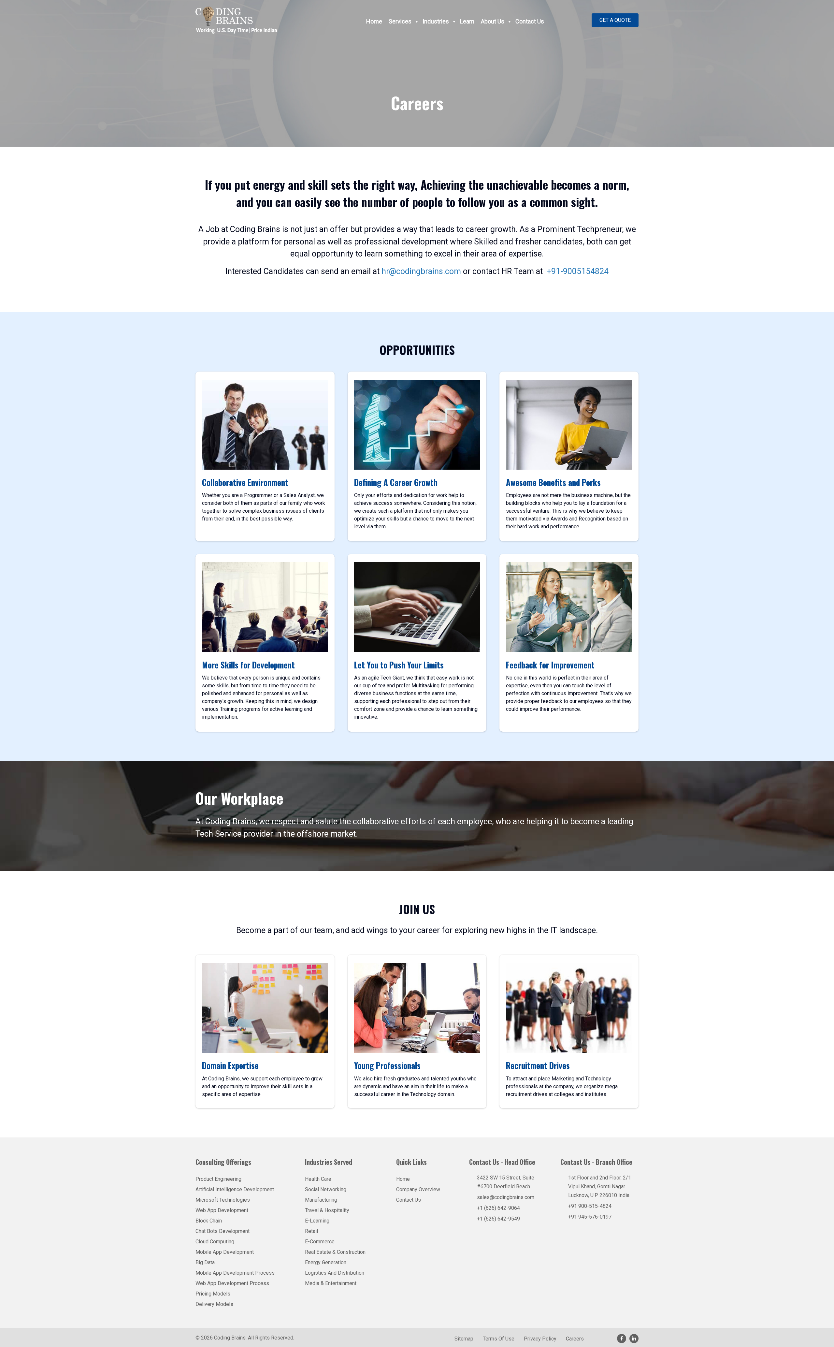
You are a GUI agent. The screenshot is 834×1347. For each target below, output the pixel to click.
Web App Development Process (232, 1283)
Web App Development (221, 1210)
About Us (492, 21)
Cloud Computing (214, 1241)
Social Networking (325, 1189)
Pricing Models (212, 1294)
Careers (575, 1339)
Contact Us (529, 21)
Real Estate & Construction (335, 1252)
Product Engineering (218, 1179)
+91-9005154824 (577, 271)
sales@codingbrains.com (505, 1197)
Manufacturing (321, 1200)
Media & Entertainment (330, 1283)
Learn (467, 21)
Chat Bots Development (222, 1231)
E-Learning (317, 1221)
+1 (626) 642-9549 (498, 1219)
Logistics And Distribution (334, 1273)
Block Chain (208, 1221)
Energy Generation (325, 1262)
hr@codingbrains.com (422, 271)
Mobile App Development (224, 1252)
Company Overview (418, 1189)
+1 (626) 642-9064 (498, 1208)
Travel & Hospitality (327, 1210)
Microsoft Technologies (222, 1200)
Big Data (205, 1262)
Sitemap (463, 1339)
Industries (436, 21)
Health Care (318, 1179)
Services (400, 21)
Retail (311, 1231)
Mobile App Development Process (235, 1273)
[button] (615, 20)
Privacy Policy (540, 1339)
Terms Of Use (498, 1339)
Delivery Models (214, 1304)
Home (374, 21)
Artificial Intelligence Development (234, 1189)
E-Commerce (320, 1241)
